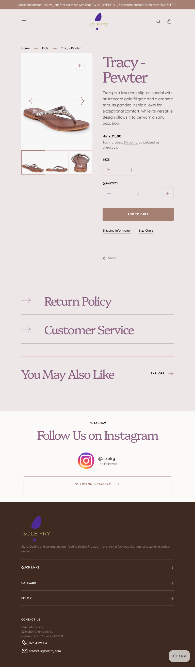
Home (25, 48)
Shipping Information (117, 230)
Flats (45, 48)
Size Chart (146, 230)
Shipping (131, 142)
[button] (23, 21)
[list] (56, 101)
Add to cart (138, 214)
